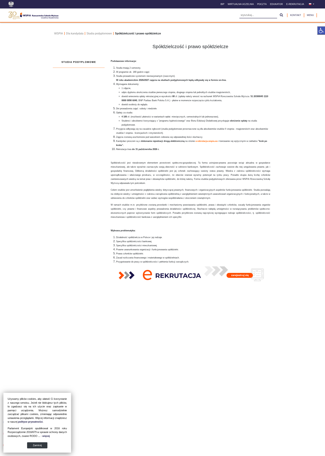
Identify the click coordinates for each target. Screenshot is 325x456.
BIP (222, 4)
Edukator (276, 4)
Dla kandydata (74, 33)
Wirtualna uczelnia (241, 4)
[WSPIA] (33, 15)
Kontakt (295, 15)
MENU (310, 15)
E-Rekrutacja (295, 4)
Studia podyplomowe (99, 33)
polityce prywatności (30, 421)
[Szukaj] (281, 15)
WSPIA (58, 33)
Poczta (262, 4)
